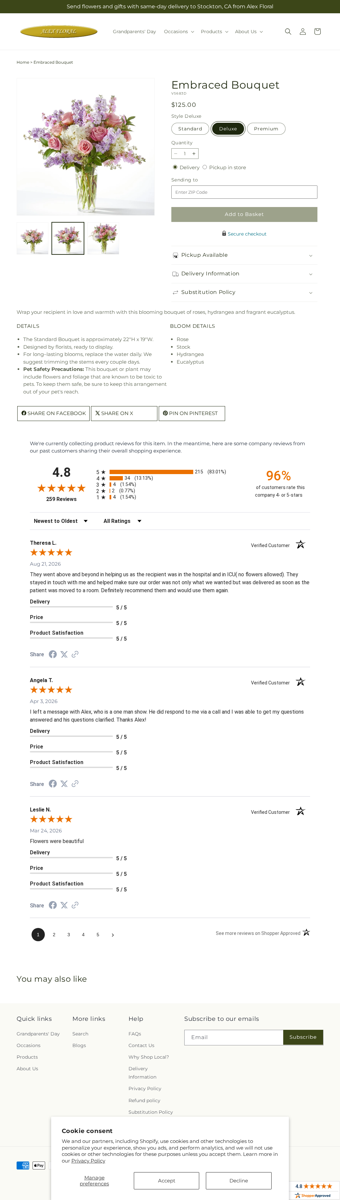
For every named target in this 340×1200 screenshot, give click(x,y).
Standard (190, 129)
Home (23, 62)
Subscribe (303, 1037)
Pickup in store (227, 167)
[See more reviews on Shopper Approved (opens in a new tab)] (75, 655)
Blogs (79, 1045)
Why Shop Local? (148, 1057)
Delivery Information (142, 1073)
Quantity (182, 143)
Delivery (190, 167)
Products (27, 1057)
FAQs (134, 1034)
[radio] (170, 472)
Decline (238, 1180)
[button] (178, 31)
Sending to (194, 179)
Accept (166, 1180)
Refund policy (144, 1100)
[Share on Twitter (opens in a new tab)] (64, 654)
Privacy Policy (88, 1161)
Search (80, 1034)
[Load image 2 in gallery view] (68, 238)
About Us (27, 1069)
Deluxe (228, 129)
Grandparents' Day (38, 1034)
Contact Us (141, 1045)
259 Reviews (69, 499)
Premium (266, 129)
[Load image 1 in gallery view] (32, 238)
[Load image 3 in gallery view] (103, 238)
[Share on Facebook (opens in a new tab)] (53, 655)
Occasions (29, 1045)
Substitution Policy (150, 1112)
